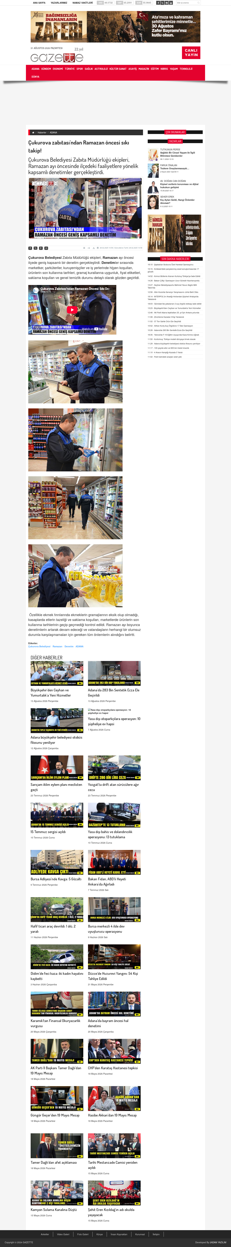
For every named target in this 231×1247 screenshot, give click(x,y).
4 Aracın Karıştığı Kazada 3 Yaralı (165, 352)
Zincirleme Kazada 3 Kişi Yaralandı (166, 317)
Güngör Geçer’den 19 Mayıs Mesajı (55, 1115)
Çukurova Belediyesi (45, 257)
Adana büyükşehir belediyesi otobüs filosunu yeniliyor (174, 343)
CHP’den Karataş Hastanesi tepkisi (113, 1067)
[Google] (41, 248)
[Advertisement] (115, 103)
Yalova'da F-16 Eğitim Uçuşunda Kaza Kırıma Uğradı (173, 334)
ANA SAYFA (39, 2)
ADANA (53, 132)
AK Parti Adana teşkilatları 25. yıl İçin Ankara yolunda (173, 312)
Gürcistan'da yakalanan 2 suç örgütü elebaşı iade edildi (174, 303)
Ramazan (110, 257)
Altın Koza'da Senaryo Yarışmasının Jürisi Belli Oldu (173, 292)
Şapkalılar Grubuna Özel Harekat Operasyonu (170, 264)
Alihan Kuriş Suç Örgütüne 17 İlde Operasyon (170, 325)
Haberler (42, 132)
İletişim (156, 1234)
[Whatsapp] (46, 248)
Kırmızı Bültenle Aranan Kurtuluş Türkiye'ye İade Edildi (174, 276)
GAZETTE (28, 1242)
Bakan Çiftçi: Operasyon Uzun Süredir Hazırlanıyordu (174, 280)
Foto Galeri (82, 1234)
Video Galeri (63, 1234)
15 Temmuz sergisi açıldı (48, 831)
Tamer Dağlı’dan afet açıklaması (54, 1162)
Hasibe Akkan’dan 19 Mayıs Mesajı (112, 1115)
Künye (99, 1234)
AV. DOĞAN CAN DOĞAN (173, 149)
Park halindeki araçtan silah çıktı (165, 356)
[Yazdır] (84, 248)
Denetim (108, 262)
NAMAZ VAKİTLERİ (83, 2)
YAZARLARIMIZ (59, 2)
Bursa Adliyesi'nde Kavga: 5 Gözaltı (56, 879)
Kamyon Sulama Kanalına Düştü (54, 1209)
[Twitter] (35, 248)
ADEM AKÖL (166, 196)
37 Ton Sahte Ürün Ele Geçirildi (164, 321)
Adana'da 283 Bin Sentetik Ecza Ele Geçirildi (170, 330)
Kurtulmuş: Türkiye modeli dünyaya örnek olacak (171, 339)
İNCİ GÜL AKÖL (168, 180)
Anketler (45, 1234)
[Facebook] (30, 248)
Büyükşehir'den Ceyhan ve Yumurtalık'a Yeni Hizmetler (174, 308)
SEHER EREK (167, 165)
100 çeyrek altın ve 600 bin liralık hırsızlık (168, 348)
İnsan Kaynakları (119, 1234)
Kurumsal (140, 1234)
